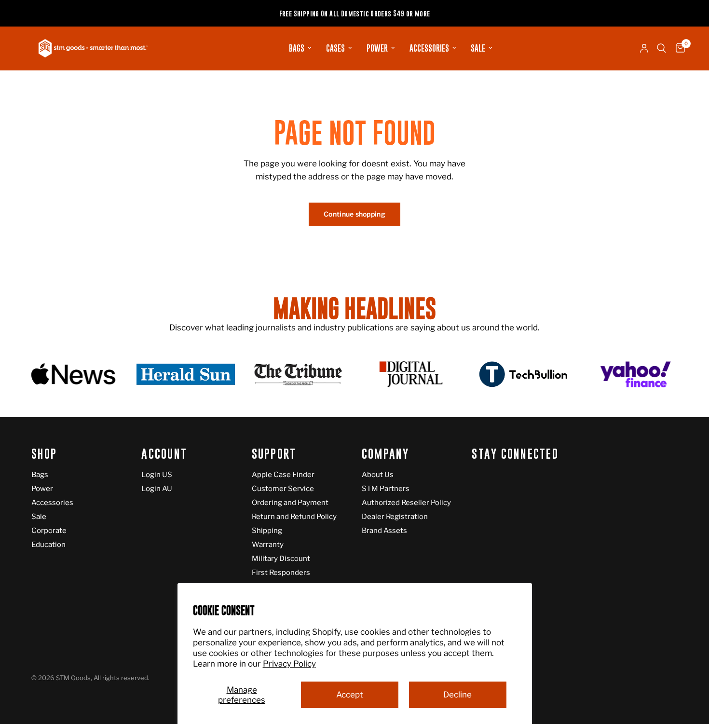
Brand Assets (384, 530)
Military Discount (281, 558)
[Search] (661, 48)
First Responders (281, 572)
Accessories (429, 48)
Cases (335, 48)
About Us (378, 474)
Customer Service (283, 488)
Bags (296, 48)
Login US (156, 474)
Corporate (49, 530)
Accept (349, 694)
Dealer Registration (395, 516)
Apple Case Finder (283, 474)
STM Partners (385, 488)
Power (377, 48)
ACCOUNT (164, 454)
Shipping (267, 530)
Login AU (156, 488)
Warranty (268, 544)
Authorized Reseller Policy (406, 502)
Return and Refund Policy (294, 516)
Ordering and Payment (290, 502)
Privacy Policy (289, 664)
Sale (478, 48)
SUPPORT (274, 454)
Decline (457, 694)
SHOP (44, 454)
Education (48, 544)
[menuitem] (300, 48)
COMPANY (385, 454)
